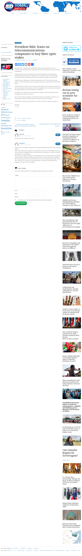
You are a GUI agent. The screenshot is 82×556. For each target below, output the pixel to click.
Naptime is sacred (6, 98)
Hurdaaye (22, 143)
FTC (3, 114)
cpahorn (4, 89)
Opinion (46, 13)
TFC (9, 132)
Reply (58, 134)
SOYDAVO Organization (5, 94)
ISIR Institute (5, 92)
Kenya (7, 115)
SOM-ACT (5, 96)
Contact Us (68, 13)
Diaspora (5, 109)
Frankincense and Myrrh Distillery (6, 82)
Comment (17, 175)
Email (16, 193)
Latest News (23, 13)
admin (17, 60)
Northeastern (6, 118)
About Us (56, 13)
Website (16, 196)
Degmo (4, 97)
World (2, 134)
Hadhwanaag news (7, 85)
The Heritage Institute (7, 88)
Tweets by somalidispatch (6, 52)
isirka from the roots (7, 90)
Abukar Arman (67, 460)
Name (16, 190)
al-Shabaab (3, 107)
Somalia (5, 120)
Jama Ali (21, 134)
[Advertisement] (41, 27)
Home (12, 13)
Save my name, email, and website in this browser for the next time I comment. (35, 200)
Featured (35, 13)
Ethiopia (10, 112)
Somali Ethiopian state (47, 550)
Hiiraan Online (6, 84)
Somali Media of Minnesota (6, 80)
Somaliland (23, 120)
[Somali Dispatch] (41, 6)
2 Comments (35, 60)
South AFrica (5, 132)
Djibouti (4, 112)
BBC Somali (5, 87)
